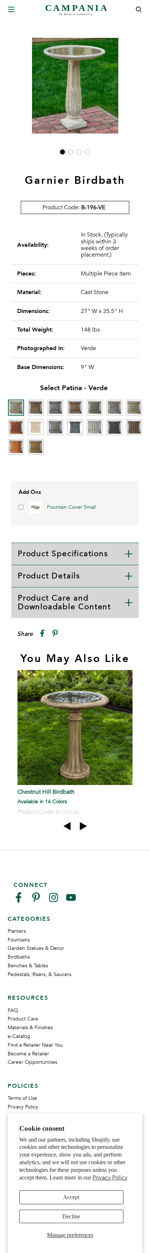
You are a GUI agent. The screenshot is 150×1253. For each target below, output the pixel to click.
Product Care (23, 1018)
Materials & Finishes (30, 1027)
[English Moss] (134, 408)
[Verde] (16, 408)
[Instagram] (53, 900)
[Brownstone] (75, 408)
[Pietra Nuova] (134, 427)
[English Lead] (114, 408)
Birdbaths (19, 956)
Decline (71, 1216)
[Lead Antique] (75, 427)
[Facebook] (18, 900)
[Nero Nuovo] (114, 427)
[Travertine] (36, 447)
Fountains (19, 939)
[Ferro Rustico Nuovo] (16, 427)
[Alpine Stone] (55, 408)
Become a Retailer (28, 1053)
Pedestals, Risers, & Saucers (39, 974)
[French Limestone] (36, 427)
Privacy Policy (109, 1178)
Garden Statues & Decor (36, 948)
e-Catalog (19, 1036)
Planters (17, 931)
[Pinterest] (36, 900)
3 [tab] (79, 152)
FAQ (13, 1010)
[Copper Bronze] (95, 408)
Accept (71, 1197)
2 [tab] (71, 152)
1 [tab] (62, 152)
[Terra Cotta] (16, 447)
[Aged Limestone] (36, 408)
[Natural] (95, 427)
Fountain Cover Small (71, 507)
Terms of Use (22, 1098)
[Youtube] (71, 900)
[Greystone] (55, 427)
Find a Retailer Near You (35, 1045)
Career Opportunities (32, 1062)
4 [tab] (87, 152)
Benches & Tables (28, 965)
